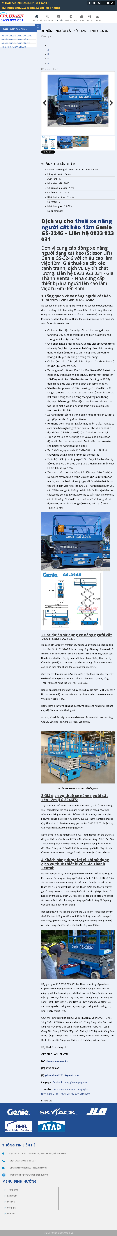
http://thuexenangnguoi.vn (34, 1174)
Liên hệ (10, 1213)
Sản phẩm (12, 1195)
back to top (46, 1101)
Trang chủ (12, 1189)
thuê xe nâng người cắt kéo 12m (76, 224)
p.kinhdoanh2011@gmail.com (62, 1075)
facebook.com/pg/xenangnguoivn (70, 1082)
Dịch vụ (11, 1201)
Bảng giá (11, 1207)
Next (110, 103)
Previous (46, 103)
